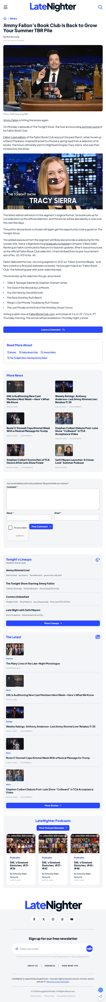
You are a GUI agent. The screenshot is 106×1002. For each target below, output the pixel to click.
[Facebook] (34, 919)
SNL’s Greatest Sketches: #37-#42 (52, 865)
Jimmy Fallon (10, 120)
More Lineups (51, 623)
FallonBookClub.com (42, 314)
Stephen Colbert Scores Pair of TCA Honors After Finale (28, 461)
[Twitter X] (43, 919)
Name (10, 513)
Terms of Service (78, 956)
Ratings (9, 722)
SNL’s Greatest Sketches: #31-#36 (19, 865)
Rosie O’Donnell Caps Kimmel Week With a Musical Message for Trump (28, 429)
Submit (89, 948)
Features (9, 659)
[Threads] (62, 919)
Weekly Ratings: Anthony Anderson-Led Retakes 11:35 (76, 399)
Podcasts (15, 858)
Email (58, 513)
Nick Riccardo (12, 37)
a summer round (89, 126)
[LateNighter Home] (53, 7)
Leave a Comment (51, 329)
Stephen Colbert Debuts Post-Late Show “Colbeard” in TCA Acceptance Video (76, 431)
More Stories (51, 805)
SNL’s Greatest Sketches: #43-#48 (84, 865)
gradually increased (57, 243)
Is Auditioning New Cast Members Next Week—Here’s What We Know (28, 399)
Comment (12, 487)
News (13, 18)
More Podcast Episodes (51, 827)
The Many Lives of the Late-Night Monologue (33, 663)
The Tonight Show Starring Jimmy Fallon (28, 358)
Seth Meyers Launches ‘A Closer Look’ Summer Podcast (74, 461)
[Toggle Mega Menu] (5, 7)
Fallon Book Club (30, 352)
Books (13, 352)
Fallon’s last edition (14, 137)
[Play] (53, 181)
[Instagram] (53, 919)
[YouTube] (71, 919)
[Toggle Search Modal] (100, 7)
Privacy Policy (62, 956)
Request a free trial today (58, 981)
